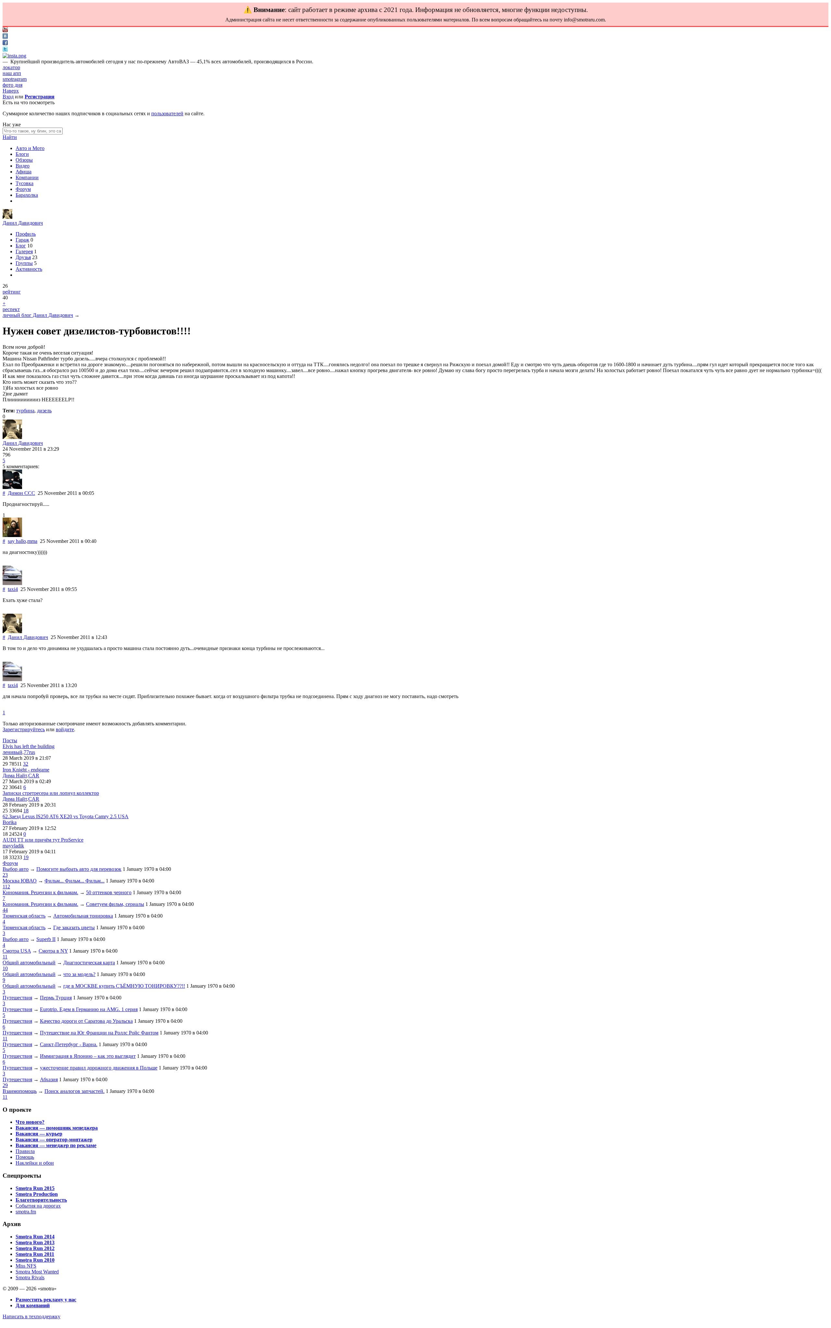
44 (5, 910)
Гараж (22, 240)
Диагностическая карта (89, 962)
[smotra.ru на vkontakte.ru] (5, 37)
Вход (8, 96)
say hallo (17, 541)
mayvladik (13, 845)
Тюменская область (24, 916)
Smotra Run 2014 (35, 1236)
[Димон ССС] (12, 487)
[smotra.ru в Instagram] (14, 55)
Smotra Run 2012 (35, 1248)
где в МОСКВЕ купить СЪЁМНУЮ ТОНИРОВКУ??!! (124, 986)
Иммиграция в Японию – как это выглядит (88, 1056)
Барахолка (27, 195)
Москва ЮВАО (20, 880)
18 (26, 810)
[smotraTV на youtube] (5, 30)
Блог (21, 245)
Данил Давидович (23, 223)
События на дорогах (38, 1206)
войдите (65, 729)
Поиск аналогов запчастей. (74, 1091)
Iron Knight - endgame (26, 769)
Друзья (23, 257)
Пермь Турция (56, 997)
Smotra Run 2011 (35, 1254)
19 (26, 857)
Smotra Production (37, 1194)
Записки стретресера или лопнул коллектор (51, 793)
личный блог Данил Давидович (38, 315)
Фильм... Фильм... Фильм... (74, 880)
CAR (33, 775)
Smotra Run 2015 (35, 1188)
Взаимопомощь (20, 1091)
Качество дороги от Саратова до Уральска (86, 1021)
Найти (10, 137)
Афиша (23, 171)
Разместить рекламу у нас (46, 1299)
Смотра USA (17, 951)
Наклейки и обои (35, 1163)
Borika (10, 822)
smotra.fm (26, 1211)
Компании (27, 177)
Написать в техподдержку (31, 1316)
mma (32, 541)
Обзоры (24, 160)
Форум (23, 189)
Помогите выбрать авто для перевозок (78, 869)
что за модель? (79, 974)
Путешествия (17, 997)
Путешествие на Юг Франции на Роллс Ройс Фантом (99, 1032)
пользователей (167, 113)
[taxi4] (12, 583)
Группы (24, 263)
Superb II (46, 939)
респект (11, 309)
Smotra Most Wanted (37, 1271)
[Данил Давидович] (7, 217)
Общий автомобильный (29, 962)
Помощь (25, 1157)
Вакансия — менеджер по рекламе (56, 1145)
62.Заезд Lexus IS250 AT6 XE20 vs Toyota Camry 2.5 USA (66, 816)
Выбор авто (16, 869)
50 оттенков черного (108, 892)
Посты (10, 740)
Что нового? (30, 1122)
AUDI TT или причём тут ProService (43, 840)
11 (5, 956)
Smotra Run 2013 (35, 1242)
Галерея (24, 251)
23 (5, 875)
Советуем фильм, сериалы (115, 904)
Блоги (22, 154)
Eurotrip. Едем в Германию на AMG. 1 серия (89, 1009)
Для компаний (33, 1305)
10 (5, 968)
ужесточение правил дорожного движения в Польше (98, 1068)
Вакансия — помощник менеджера (57, 1128)
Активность (29, 269)
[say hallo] (12, 535)
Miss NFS (26, 1266)
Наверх (11, 91)
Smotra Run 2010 (35, 1260)
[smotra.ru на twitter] (5, 50)
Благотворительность (41, 1200)
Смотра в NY (53, 951)
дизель (44, 410)
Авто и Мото (30, 148)
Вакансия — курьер (39, 1133)
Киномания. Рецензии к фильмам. (40, 892)
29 (5, 1085)
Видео (23, 166)
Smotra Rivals (30, 1277)
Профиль (26, 234)
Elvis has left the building (29, 746)
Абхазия (49, 1079)
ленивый (12, 752)
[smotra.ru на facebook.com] (5, 43)
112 (6, 886)
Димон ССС (21, 493)
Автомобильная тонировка (83, 916)
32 (25, 764)
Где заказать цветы (74, 927)
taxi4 (13, 589)
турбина (25, 410)
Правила (25, 1151)
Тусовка (24, 183)
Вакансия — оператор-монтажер (54, 1139)
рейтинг (12, 291)
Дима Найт (15, 775)
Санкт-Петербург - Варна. (68, 1044)
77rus (29, 752)
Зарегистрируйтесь (24, 729)
